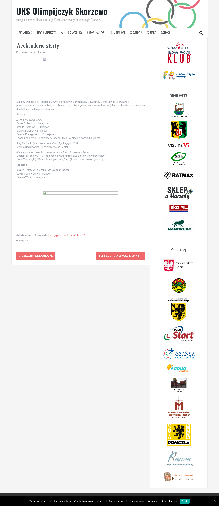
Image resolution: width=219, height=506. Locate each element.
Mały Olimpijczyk (46, 32)
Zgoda (184, 501)
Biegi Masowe (117, 32)
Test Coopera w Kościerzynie (121, 255)
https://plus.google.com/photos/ (66, 235)
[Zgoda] (215, 501)
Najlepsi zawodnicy (71, 32)
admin (42, 52)
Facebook (165, 32)
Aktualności (25, 32)
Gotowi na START (96, 32)
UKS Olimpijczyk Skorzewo (62, 11)
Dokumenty (136, 32)
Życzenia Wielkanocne (36, 255)
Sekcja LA (23, 240)
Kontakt (151, 32)
